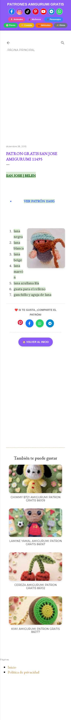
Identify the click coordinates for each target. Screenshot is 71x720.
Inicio (12, 667)
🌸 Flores (10, 25)
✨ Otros (60, 25)
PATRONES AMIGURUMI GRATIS (35, 4)
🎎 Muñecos (35, 19)
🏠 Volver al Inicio (36, 342)
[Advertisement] (35, 99)
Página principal (21, 50)
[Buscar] (62, 42)
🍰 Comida (26, 25)
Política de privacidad (23, 672)
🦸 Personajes (54, 19)
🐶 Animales (16, 19)
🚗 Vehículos (44, 25)
